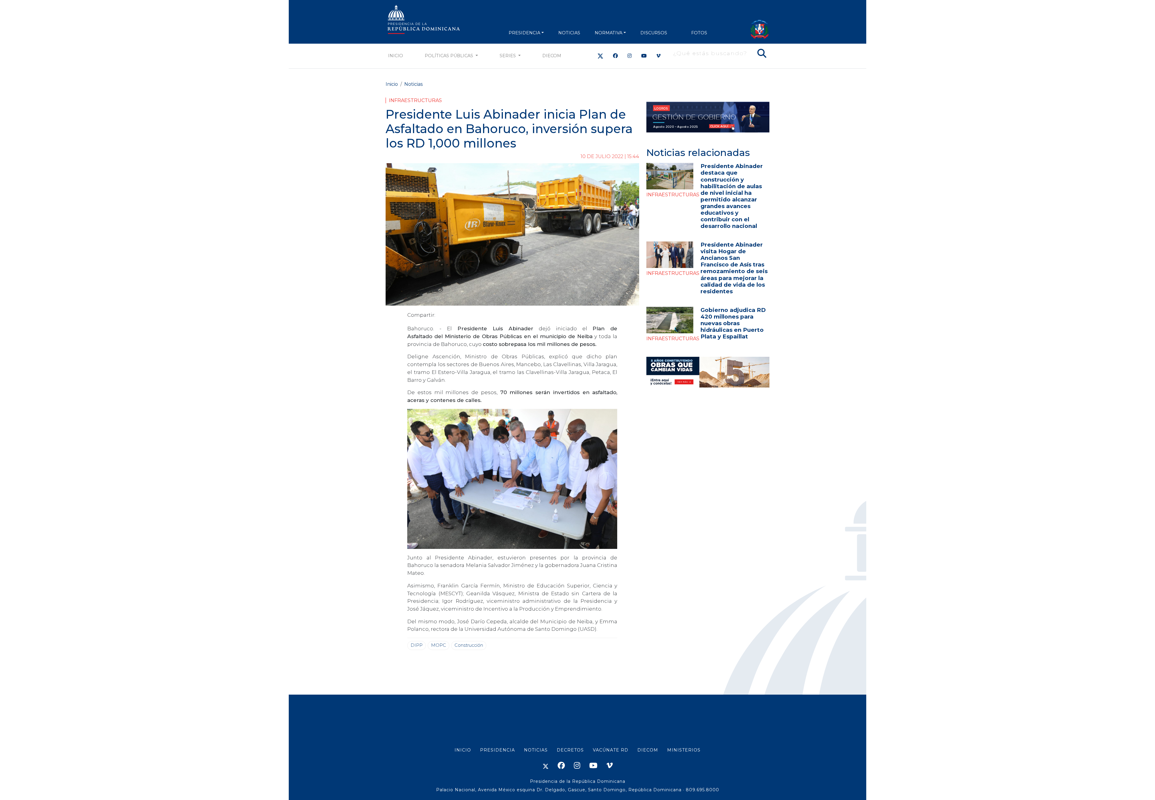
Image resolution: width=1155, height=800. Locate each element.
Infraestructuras (415, 100)
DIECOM (551, 55)
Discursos (653, 33)
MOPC (438, 645)
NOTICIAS (569, 33)
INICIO (462, 750)
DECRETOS (570, 750)
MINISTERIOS (684, 750)
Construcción (468, 645)
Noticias (413, 84)
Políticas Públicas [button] (449, 55)
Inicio (395, 55)
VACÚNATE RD (610, 750)
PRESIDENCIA (524, 33)
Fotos (699, 33)
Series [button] (508, 55)
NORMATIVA (608, 33)
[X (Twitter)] (600, 56)
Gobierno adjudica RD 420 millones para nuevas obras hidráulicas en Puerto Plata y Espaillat (733, 323)
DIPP (417, 645)
